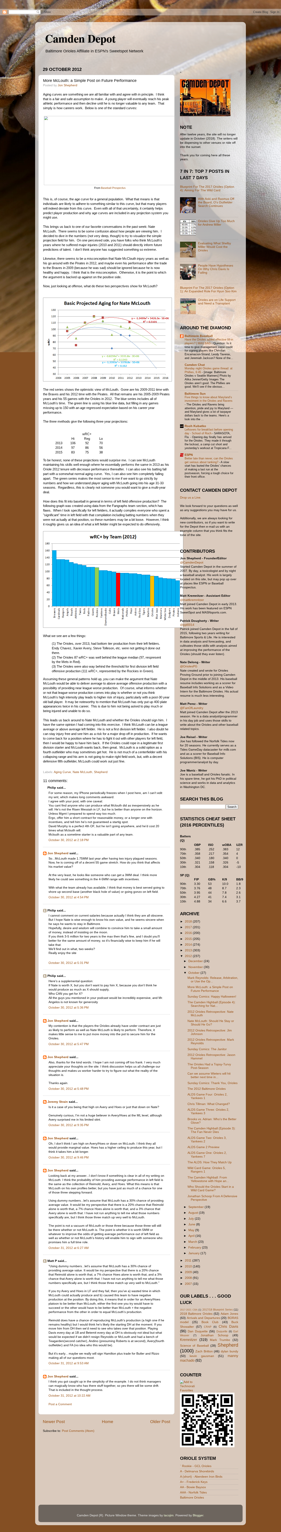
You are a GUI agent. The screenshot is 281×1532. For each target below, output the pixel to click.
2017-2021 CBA (188, 1309)
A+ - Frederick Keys (193, 1482)
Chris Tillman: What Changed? (208, 1104)
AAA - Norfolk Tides (193, 1492)
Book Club (210, 1322)
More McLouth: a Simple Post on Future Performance (210, 988)
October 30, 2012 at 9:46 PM (69, 1157)
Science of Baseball (194, 1345)
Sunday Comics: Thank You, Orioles (212, 1083)
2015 (189, 939)
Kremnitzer (188, 1340)
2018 (189, 921)
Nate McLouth (82, 772)
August (193, 1212)
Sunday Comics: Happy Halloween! (211, 996)
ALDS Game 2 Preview (203, 1147)
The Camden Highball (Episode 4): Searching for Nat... (211, 1004)
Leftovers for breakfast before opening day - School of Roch (209, 431)
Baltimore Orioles (192, 1497)
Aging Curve (62, 772)
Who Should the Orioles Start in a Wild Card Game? (210, 1188)
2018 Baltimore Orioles (196, 1313)
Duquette (221, 1331)
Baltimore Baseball (199, 336)
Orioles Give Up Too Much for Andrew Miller (216, 222)
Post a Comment (60, 1404)
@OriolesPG (188, 666)
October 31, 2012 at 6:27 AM (69, 1248)
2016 (189, 933)
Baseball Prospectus (113, 188)
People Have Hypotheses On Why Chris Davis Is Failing (215, 269)
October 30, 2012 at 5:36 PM (69, 1007)
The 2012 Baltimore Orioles (206, 1088)
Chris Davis (228, 1326)
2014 (189, 944)
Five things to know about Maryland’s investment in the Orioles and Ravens (208, 399)
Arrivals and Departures (203, 1318)
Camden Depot (80, 38)
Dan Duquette (198, 1331)
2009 (189, 1272)
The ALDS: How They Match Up (209, 1162)
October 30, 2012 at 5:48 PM (69, 1088)
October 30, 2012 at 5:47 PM (69, 1044)
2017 (189, 927)
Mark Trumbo (220, 1340)
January (194, 1253)
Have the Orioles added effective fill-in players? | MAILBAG (209, 341)
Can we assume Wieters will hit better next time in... (209, 1075)
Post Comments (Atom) (78, 1431)
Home (107, 1421)
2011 (188, 1260)
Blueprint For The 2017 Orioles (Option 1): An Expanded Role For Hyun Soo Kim (208, 289)
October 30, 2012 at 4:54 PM (69, 897)
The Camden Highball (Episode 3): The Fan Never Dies (211, 1130)
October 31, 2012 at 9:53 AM (69, 1363)
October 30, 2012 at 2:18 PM (69, 840)
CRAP (207, 1326)
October (194, 972)
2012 (189, 956)
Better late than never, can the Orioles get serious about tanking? (209, 460)
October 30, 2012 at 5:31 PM (69, 963)
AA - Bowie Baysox (193, 1487)
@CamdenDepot (191, 562)
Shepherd (101, 772)
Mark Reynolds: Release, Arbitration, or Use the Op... (212, 979)
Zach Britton (204, 1351)
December (196, 961)
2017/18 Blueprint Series (217, 1309)
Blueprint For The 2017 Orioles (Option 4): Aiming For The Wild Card (207, 188)
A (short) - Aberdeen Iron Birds (201, 1476)
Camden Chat (195, 364)
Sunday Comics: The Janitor (207, 1049)
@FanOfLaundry (191, 708)
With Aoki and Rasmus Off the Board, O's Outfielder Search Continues (216, 202)
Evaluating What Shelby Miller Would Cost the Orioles (214, 247)
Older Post (160, 1421)
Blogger (198, 1515)
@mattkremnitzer (192, 600)
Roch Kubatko (195, 426)
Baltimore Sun (195, 393)
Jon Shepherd (57, 853)
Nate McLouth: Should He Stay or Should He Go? (210, 1022)
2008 (189, 1278)
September (196, 1207)
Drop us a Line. (190, 497)
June (192, 1224)
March (193, 1241)
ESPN (189, 455)
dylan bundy (229, 1351)
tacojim (169, 1515)
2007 (189, 1283)
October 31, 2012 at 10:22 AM (69, 1395)
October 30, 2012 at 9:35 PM (69, 1125)
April (191, 1235)
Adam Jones (229, 1313)
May (191, 1230)
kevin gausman (202, 1356)
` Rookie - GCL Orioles (195, 1466)
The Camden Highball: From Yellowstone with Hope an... (208, 1179)
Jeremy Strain (57, 1101)
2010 (189, 1266)
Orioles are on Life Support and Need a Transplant (217, 301)
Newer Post (54, 1421)
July (191, 1218)
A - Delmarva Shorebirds (197, 1471)
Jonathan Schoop (214, 1335)
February (195, 1247)
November (196, 967)
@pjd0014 (187, 624)
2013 (189, 950)
